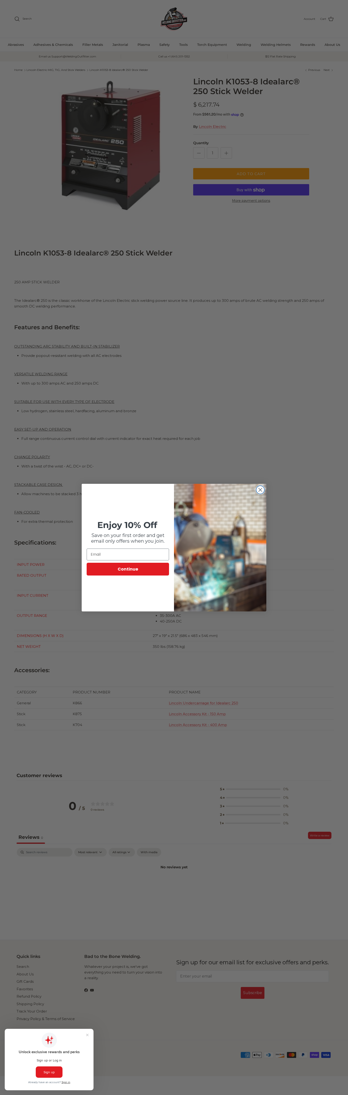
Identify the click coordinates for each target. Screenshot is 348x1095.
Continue (128, 569)
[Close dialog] (260, 490)
